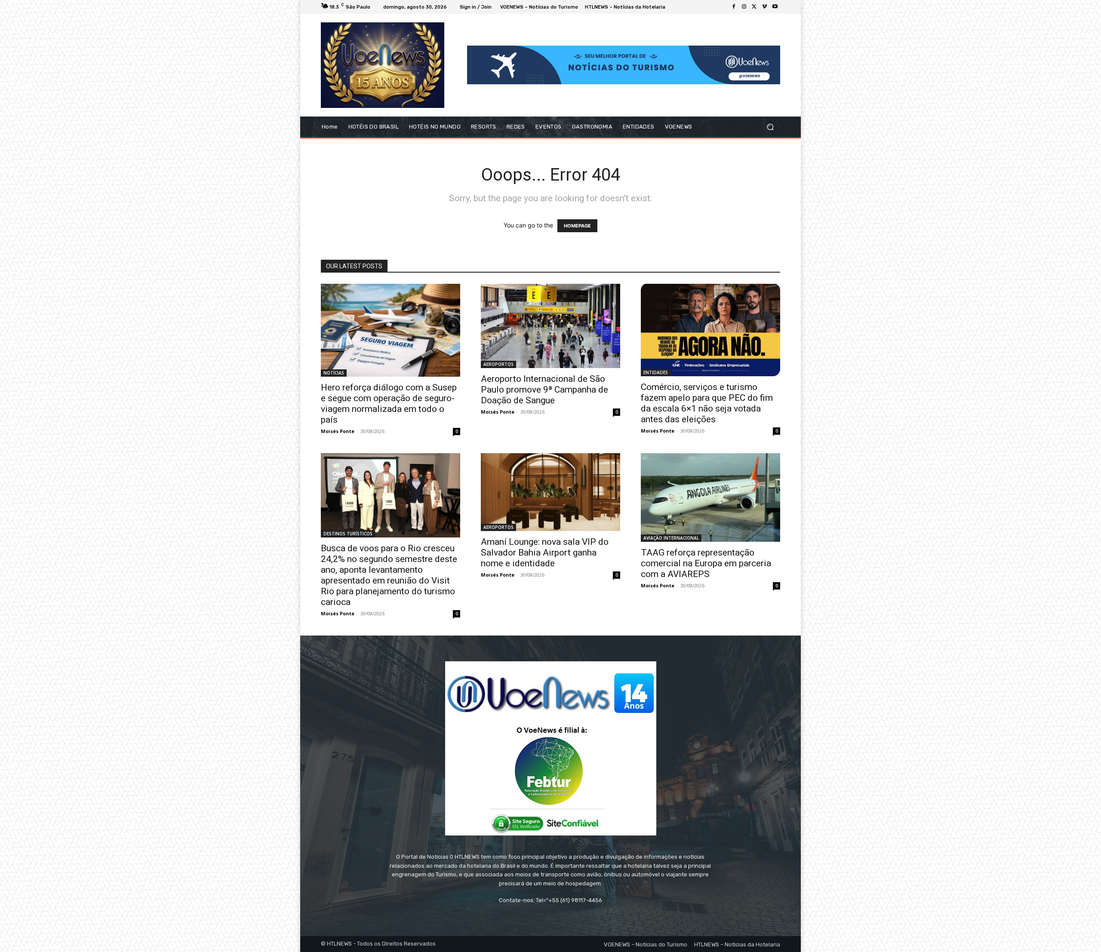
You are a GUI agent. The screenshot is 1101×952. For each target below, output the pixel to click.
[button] (770, 127)
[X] (754, 7)
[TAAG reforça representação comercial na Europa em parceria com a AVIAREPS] (710, 497)
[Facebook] (734, 7)
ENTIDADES (655, 372)
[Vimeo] (765, 7)
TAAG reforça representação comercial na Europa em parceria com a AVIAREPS (706, 563)
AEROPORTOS (498, 364)
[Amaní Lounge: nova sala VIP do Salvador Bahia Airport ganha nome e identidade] (550, 492)
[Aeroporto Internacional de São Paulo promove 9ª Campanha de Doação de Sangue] (550, 326)
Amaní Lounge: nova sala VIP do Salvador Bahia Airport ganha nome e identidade (545, 552)
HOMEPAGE (577, 226)
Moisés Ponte (337, 431)
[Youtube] (775, 7)
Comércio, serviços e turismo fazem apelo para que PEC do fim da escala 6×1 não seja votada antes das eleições (707, 403)
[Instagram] (744, 7)
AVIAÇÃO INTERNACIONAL (671, 538)
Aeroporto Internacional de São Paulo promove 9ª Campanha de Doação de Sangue (544, 389)
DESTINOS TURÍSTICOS (347, 534)
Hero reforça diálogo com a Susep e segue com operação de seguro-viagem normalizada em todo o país (389, 403)
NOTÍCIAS (333, 373)
